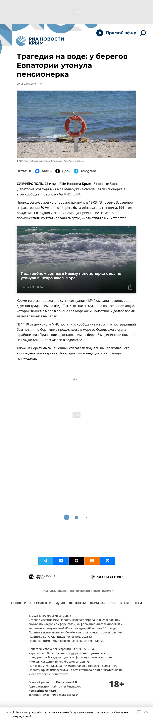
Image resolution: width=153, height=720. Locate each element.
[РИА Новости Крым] (40, 41)
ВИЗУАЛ (108, 591)
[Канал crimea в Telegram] (45, 561)
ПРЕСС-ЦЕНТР (40, 603)
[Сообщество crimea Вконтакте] (61, 561)
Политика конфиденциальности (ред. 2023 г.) (60, 637)
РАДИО (60, 603)
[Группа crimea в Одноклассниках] (92, 561)
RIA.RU (125, 603)
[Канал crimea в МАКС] (107, 561)
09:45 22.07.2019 (26, 83)
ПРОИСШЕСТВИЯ (88, 591)
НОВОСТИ (18, 603)
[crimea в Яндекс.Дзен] (76, 561)
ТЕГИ (138, 603)
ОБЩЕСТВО (66, 591)
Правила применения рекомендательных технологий (66, 641)
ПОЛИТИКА (47, 591)
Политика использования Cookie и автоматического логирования (75, 632)
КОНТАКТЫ (77, 603)
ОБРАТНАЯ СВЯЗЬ (103, 603)
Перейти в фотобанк (74, 161)
